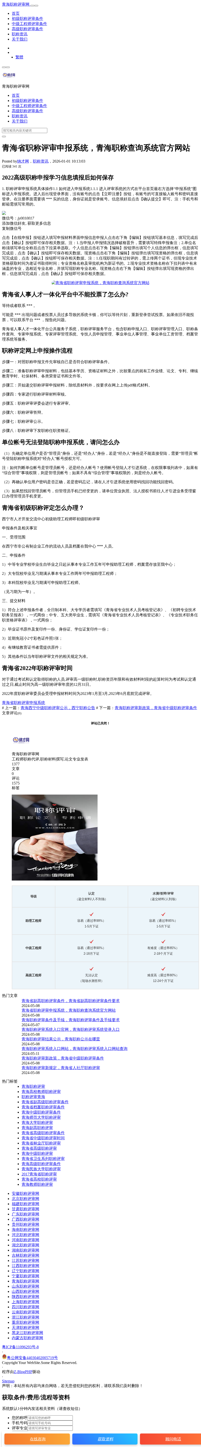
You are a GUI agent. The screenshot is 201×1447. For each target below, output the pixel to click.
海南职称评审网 (25, 1229)
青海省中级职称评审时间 (43, 1138)
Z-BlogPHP (23, 1372)
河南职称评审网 (25, 1240)
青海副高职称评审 (37, 1128)
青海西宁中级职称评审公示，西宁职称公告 (58, 708)
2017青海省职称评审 (39, 1174)
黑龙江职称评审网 (27, 1333)
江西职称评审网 (25, 1266)
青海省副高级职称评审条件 (45, 1102)
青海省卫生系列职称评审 (43, 1159)
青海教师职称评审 (37, 1184)
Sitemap (8, 1381)
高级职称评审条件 (27, 29)
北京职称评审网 (25, 1199)
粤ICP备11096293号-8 (20, 1347)
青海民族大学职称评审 (41, 1169)
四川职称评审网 (25, 1307)
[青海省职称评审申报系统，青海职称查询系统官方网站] (100, 283)
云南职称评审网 (25, 1312)
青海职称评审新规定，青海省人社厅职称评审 (61, 1068)
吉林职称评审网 (25, 1255)
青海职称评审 (33, 1086)
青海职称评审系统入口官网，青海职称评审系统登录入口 (71, 1029)
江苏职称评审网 (25, 1260)
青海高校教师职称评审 (41, 1091)
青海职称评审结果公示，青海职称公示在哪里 (61, 1039)
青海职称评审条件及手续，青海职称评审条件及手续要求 (71, 1020)
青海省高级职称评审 (39, 1148)
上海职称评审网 (25, 1302)
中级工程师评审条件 (29, 24)
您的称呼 (19, 1418)
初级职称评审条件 (27, 18)
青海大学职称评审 (37, 1122)
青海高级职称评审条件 (41, 1164)
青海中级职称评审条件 (41, 1112)
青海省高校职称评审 (39, 1179)
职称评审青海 (33, 1097)
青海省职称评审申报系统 (23, 703)
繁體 (19, 57)
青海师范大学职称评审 (41, 1117)
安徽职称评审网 (25, 1193)
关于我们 (19, 39)
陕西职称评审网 (25, 1297)
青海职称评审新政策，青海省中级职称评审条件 (156, 708)
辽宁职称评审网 (25, 1271)
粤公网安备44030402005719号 (32, 1358)
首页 (16, 13)
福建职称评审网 (25, 1204)
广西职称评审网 (25, 1219)
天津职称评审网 (25, 1327)
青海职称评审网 (16, 4)
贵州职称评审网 (25, 1224)
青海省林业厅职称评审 (41, 1143)
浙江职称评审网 (25, 1317)
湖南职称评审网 (25, 1250)
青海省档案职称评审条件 (43, 1107)
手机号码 (19, 1423)
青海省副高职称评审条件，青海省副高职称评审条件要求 (71, 1001)
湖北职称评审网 (25, 1245)
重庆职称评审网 (25, 1322)
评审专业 (19, 1428)
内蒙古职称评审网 (27, 1338)
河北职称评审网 (25, 1235)
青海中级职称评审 (37, 1153)
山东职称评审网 (25, 1286)
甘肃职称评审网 (25, 1209)
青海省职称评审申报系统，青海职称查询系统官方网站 (69, 1010)
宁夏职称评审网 (25, 1276)
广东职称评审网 (25, 1214)
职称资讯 (19, 34)
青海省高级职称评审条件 (43, 1133)
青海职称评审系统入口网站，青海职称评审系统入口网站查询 (74, 1049)
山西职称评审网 (25, 1291)
